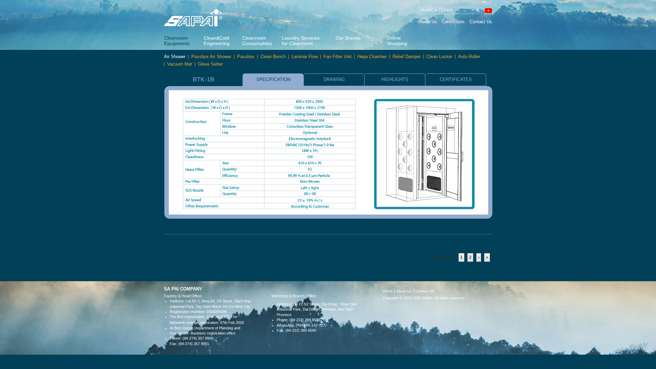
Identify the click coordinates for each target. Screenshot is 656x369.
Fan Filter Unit (338, 57)
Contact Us (481, 21)
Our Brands (348, 38)
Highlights (394, 79)
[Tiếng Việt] (488, 10)
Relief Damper (407, 57)
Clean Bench (273, 57)
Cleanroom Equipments (177, 40)
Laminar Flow (304, 57)
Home (388, 291)
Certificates (453, 21)
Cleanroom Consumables (256, 40)
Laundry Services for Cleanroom (300, 40)
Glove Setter (210, 64)
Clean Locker (439, 57)
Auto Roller (469, 57)
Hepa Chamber (372, 57)
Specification (273, 79)
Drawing (334, 79)
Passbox (246, 57)
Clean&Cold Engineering (217, 40)
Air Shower (175, 57)
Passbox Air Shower (211, 57)
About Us (428, 21)
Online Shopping (397, 40)
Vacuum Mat (179, 64)
